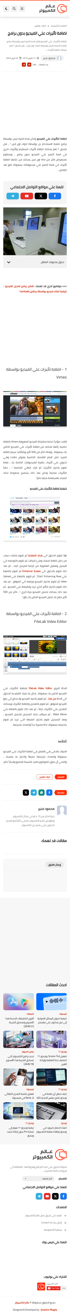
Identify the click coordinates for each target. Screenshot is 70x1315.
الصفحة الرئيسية (59, 26)
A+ (29, 65)
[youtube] (27, 196)
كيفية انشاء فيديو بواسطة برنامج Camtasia (43, 291)
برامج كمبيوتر (28, 1052)
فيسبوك (63, 1014)
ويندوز (64, 1123)
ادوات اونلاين (40, 26)
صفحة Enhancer (31, 571)
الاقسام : (62, 1178)
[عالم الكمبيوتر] (53, 8)
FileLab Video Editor (40, 688)
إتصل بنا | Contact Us (51, 1222)
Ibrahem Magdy (49, 1309)
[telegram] (13, 196)
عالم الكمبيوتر (22, 1302)
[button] (49, 792)
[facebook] (55, 196)
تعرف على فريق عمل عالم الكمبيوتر (43, 1215)
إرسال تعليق (54, 864)
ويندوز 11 (62, 1052)
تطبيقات (30, 1014)
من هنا (52, 698)
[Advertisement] (35, 106)
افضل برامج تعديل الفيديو (19, 286)
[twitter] (41, 196)
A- (24, 65)
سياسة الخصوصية (53, 1229)
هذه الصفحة (35, 555)
